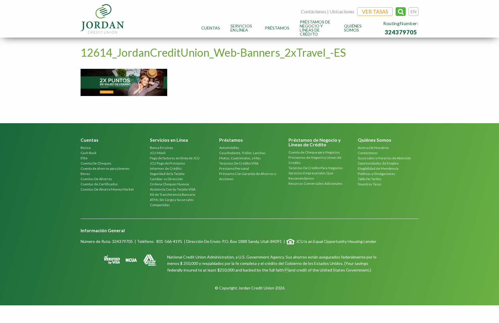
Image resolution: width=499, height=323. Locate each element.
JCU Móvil (157, 153)
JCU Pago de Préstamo (167, 163)
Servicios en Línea (241, 27)
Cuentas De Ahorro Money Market (107, 189)
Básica (86, 147)
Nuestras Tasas (369, 184)
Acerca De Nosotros (373, 147)
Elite (84, 158)
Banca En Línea (161, 147)
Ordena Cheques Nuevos (169, 184)
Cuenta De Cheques (96, 163)
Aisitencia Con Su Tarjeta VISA (172, 189)
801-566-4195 (169, 241)
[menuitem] (210, 28)
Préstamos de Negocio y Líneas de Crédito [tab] (314, 142)
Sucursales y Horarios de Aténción (384, 158)
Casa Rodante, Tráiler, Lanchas (242, 153)
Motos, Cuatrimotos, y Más (240, 158)
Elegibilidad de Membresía (378, 168)
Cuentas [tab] (89, 140)
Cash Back (88, 153)
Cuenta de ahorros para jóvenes (105, 168)
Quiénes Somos (353, 27)
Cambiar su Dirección (166, 179)
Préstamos (277, 27)
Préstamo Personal (234, 168)
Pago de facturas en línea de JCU (175, 158)
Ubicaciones (341, 11)
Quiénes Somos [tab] (374, 140)
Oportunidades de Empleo (378, 163)
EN (413, 11)
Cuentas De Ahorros (96, 179)
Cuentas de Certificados (99, 184)
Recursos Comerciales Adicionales (315, 183)
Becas (85, 173)
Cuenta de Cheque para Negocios (314, 152)
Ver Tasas (375, 11)
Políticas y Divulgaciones (376, 173)
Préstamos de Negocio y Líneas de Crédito (315, 27)
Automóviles (229, 147)
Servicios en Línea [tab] (169, 140)
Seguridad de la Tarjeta (167, 173)
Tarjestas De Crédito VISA (238, 163)
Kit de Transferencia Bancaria (172, 194)
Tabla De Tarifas (369, 179)
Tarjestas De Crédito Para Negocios (315, 168)
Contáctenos (313, 11)
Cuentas (210, 27)
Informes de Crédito (165, 168)
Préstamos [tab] (231, 140)
